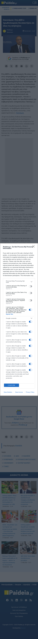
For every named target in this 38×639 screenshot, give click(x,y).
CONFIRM (11, 385)
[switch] (30, 286)
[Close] (34, 247)
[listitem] (19, 281)
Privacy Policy (30, 392)
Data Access (19, 392)
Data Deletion (8, 392)
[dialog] (19, 319)
